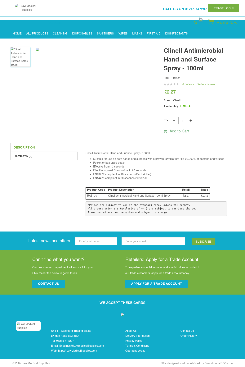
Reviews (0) (23, 156)
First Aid (154, 33)
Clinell (176, 100)
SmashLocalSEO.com (219, 363)
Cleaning (60, 33)
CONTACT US (48, 283)
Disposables (82, 33)
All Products (37, 33)
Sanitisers (105, 33)
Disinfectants (176, 33)
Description (24, 147)
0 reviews (188, 84)
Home (17, 33)
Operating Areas (135, 350)
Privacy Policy (133, 340)
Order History (188, 335)
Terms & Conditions (137, 345)
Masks (137, 33)
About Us (130, 331)
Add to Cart (180, 131)
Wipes (123, 33)
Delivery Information (137, 335)
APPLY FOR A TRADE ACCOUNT (156, 283)
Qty (166, 120)
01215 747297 (196, 8)
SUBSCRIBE (203, 241)
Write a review (206, 84)
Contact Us (187, 331)
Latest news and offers (49, 240)
